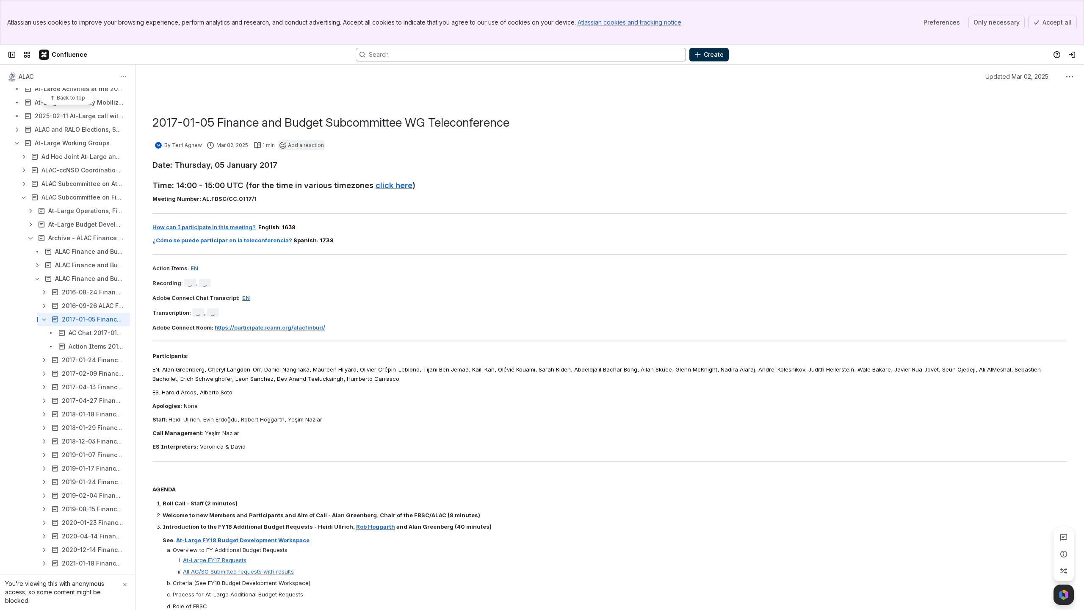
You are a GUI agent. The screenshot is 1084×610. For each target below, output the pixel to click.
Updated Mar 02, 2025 (1016, 76)
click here (394, 185)
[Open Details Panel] (1063, 554)
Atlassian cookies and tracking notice (629, 22)
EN (194, 268)
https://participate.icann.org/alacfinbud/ (270, 327)
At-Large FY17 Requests (214, 560)
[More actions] (123, 77)
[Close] (125, 585)
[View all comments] (1063, 537)
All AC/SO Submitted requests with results (238, 571)
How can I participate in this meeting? (204, 227)
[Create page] (1063, 571)
